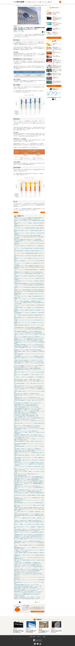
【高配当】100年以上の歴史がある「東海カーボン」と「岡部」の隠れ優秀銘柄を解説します (28, 476)
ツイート (22, 602)
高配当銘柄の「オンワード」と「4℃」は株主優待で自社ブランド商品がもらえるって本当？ (28, 339)
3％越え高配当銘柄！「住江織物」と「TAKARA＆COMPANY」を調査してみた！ (26, 571)
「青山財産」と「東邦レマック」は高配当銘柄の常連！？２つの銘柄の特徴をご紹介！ (27, 562)
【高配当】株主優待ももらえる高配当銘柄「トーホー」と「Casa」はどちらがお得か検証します (29, 346)
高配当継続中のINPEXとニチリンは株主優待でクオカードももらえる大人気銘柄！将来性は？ (28, 272)
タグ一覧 (44, 1)
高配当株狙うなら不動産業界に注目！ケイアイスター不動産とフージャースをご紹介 (27, 597)
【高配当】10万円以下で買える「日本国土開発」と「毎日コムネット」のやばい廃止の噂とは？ (29, 361)
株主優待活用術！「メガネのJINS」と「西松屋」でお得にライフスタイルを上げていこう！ (28, 537)
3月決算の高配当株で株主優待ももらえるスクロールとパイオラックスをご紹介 (26, 584)
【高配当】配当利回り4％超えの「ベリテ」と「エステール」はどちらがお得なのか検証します (29, 385)
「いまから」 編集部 (21, 31)
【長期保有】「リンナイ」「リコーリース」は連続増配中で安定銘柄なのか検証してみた (27, 491)
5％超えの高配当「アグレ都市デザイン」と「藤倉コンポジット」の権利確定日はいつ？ (28, 448)
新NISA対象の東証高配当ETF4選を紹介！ (20, 475)
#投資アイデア (58, 93)
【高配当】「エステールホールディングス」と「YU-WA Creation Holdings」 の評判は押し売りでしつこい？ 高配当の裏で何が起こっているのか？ (29, 437)
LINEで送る (38, 602)
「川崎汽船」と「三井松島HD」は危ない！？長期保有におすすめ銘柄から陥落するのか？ (28, 520)
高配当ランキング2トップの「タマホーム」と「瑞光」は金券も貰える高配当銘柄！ (27, 570)
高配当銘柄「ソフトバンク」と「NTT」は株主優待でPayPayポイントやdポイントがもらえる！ (29, 338)
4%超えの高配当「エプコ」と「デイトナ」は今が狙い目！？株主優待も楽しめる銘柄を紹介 (28, 482)
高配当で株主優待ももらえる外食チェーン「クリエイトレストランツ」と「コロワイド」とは (28, 588)
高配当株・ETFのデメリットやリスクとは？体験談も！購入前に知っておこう (26, 473)
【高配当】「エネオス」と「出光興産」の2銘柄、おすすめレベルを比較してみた (26, 594)
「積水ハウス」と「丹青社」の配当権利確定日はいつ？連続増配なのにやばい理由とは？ (28, 301)
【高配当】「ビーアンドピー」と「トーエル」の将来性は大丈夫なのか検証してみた (27, 427)
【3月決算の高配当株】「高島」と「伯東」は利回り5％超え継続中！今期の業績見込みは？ (28, 327)
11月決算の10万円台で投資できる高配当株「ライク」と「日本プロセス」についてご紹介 (28, 360)
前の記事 (16, 212)
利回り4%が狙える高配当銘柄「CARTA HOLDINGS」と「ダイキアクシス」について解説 (28, 490)
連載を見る (54, 85)
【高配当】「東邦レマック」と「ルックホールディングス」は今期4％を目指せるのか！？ (28, 486)
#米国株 (48, 94)
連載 (40, 1)
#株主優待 (21, 30)
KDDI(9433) (17, 119)
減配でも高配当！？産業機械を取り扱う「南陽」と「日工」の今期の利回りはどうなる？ (28, 434)
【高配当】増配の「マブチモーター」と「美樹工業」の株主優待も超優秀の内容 (26, 479)
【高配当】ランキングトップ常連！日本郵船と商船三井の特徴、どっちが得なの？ (27, 598)
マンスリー (59, 10)
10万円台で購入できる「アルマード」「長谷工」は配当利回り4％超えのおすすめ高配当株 (28, 387)
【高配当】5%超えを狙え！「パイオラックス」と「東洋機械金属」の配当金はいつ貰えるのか (29, 462)
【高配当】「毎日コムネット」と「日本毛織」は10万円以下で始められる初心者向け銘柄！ (28, 573)
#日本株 (18, 30)
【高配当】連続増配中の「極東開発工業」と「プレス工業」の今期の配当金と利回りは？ (28, 331)
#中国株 (55, 94)
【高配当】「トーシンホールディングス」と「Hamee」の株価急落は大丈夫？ (26, 431)
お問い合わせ (39, 636)
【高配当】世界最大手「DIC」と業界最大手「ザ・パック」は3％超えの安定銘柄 (26, 409)
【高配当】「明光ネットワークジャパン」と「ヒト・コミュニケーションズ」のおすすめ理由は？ (29, 398)
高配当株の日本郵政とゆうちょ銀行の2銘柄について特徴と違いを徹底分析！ (26, 587)
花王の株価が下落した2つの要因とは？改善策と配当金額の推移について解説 (26, 415)
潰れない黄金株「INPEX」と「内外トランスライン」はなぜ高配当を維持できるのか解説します (29, 480)
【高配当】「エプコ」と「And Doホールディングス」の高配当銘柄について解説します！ (28, 565)
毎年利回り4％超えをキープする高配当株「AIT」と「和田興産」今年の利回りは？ (27, 393)
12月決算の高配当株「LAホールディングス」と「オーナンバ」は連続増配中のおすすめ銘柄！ (28, 356)
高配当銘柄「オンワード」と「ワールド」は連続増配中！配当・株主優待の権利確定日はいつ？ (29, 217)
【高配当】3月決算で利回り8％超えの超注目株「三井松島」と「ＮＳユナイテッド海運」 (28, 586)
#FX (52, 91)
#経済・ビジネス (58, 92)
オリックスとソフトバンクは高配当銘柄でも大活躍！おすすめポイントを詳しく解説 (27, 593)
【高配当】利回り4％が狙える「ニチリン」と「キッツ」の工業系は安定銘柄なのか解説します (29, 478)
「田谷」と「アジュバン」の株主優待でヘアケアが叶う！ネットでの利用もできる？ (27, 336)
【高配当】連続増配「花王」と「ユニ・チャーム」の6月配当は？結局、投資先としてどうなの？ (29, 411)
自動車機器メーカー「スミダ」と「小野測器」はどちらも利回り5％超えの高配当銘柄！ (28, 349)
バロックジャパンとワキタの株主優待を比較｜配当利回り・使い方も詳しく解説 (26, 219)
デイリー (48, 10)
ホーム (14, 5)
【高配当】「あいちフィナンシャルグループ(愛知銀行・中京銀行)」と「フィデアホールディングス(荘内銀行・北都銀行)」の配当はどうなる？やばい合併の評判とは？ (29, 451)
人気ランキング (35, 1)
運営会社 (44, 636)
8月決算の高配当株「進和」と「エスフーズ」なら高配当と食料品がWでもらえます (27, 397)
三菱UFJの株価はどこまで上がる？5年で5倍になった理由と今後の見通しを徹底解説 (27, 235)
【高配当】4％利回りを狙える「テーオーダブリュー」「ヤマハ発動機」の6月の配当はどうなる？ (29, 418)
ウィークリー (54, 10)
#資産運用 (48, 93)
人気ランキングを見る (54, 37)
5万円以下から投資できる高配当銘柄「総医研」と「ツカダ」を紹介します (25, 413)
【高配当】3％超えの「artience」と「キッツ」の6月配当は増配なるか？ (25, 412)
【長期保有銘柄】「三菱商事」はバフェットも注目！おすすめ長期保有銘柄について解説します (29, 569)
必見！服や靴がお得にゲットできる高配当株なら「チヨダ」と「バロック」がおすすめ (27, 402)
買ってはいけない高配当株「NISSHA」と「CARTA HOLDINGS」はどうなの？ (26, 416)
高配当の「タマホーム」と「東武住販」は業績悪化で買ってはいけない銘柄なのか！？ (27, 425)
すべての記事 (29, 1)
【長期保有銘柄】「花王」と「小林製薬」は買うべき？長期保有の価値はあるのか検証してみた (29, 536)
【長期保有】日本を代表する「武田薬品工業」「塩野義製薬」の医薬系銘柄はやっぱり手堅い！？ (29, 507)
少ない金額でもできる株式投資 (19, 595)
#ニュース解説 (49, 91)
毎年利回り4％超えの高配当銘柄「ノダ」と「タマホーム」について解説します (26, 366)
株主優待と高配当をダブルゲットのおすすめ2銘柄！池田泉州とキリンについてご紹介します (28, 591)
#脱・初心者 (53, 93)
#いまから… (49, 92)
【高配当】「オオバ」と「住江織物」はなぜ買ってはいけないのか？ (24, 419)
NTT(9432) (16, 40)
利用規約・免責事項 (32, 636)
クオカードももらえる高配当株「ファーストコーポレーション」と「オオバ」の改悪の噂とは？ (29, 365)
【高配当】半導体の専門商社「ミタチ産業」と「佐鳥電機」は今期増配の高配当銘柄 (27, 368)
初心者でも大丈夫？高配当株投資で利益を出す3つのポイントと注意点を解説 (26, 530)
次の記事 (42, 212)
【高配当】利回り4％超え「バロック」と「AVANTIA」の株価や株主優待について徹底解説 (28, 340)
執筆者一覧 (49, 1)
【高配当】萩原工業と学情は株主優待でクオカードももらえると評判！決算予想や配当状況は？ (29, 283)
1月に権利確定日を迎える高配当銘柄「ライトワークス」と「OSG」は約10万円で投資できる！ (29, 344)
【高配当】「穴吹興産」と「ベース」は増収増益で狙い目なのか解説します (25, 405)
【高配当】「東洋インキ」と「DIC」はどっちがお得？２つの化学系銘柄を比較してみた (27, 563)
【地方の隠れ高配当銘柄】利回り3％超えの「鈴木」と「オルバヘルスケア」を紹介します (28, 408)
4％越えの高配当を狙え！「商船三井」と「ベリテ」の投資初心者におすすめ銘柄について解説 (29, 529)
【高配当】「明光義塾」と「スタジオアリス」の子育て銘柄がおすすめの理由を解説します (28, 541)
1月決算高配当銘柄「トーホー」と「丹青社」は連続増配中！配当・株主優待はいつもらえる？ (29, 265)
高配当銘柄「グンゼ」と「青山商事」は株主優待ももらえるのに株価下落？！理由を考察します (29, 289)
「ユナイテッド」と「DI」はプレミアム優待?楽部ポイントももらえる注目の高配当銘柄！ (28, 332)
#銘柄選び (15, 30)
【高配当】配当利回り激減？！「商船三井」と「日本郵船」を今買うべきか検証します (27, 379)
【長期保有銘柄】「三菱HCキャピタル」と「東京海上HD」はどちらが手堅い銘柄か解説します (28, 534)
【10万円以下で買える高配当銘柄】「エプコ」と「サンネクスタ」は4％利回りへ (26, 406)
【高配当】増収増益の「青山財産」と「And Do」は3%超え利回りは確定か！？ (26, 404)
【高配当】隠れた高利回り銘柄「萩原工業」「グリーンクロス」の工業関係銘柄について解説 (28, 514)
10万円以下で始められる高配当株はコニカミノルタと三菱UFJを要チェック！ (26, 590)
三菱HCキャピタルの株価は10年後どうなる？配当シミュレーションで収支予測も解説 (27, 239)
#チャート (51, 94)
